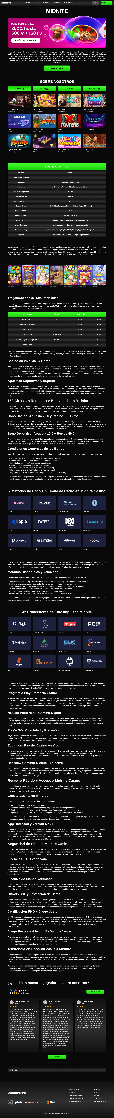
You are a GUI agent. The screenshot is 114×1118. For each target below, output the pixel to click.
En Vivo (43, 88)
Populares (18, 88)
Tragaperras (93, 88)
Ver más (57, 1056)
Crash (68, 88)
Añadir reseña (95, 992)
